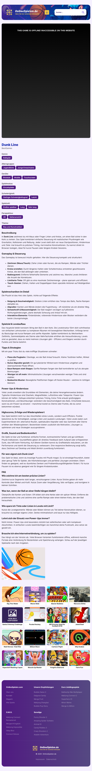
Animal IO (37, 724)
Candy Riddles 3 (40, 728)
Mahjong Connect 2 (69, 696)
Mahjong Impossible (14, 727)
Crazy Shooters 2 (41, 731)
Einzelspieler (8, 187)
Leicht (34, 197)
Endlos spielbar (9, 207)
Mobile (17, 177)
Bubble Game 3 (40, 692)
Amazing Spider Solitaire (44, 721)
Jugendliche (8, 168)
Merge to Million (67, 706)
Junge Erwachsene (26, 168)
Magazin (9, 699)
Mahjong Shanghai (41, 702)
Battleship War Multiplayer (71, 692)
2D (4, 217)
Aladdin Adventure (41, 735)
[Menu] (47, 12)
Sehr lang (32, 207)
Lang (22, 207)
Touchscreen (29, 177)
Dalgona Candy (40, 696)
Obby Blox (10, 731)
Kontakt (9, 696)
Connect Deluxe (12, 734)
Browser (6, 177)
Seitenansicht (15, 217)
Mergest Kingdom (13, 724)
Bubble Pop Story (41, 706)
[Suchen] (83, 12)
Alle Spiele (10, 702)
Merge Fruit (38, 699)
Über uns (9, 692)
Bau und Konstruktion (12, 227)
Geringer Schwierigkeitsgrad (15, 197)
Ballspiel (6, 158)
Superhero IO (66, 699)
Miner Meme (66, 702)
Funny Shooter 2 (40, 717)
